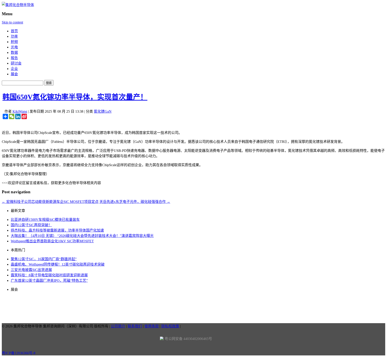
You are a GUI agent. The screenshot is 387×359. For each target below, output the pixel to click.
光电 (14, 47)
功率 (14, 36)
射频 (14, 42)
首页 (14, 31)
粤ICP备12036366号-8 (18, 353)
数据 (14, 52)
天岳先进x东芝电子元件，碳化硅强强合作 (134, 202)
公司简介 (118, 326)
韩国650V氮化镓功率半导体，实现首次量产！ (74, 97)
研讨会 (16, 63)
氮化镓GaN (103, 111)
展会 (14, 74)
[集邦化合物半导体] (18, 5)
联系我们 (135, 326)
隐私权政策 (170, 326)
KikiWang (20, 111)
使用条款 (151, 326)
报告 (14, 58)
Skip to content (12, 22)
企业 (14, 69)
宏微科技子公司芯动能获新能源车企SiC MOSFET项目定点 (50, 202)
